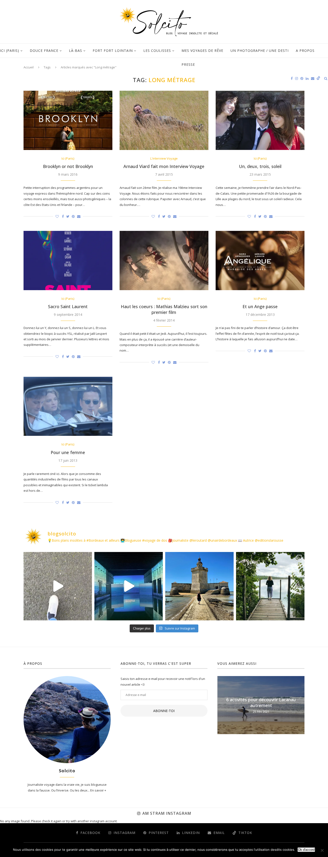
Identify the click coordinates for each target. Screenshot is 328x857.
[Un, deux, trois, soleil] (260, 120)
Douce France (44, 50)
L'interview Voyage (164, 159)
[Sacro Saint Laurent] (68, 260)
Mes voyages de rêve (202, 50)
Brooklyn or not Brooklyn (68, 166)
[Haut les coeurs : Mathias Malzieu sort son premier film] (164, 260)
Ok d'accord (306, 849)
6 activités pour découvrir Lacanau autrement (261, 702)
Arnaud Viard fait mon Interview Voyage (163, 166)
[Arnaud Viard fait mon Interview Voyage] (164, 120)
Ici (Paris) (9, 50)
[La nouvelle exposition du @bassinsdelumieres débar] (128, 586)
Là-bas (75, 50)
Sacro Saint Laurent (68, 306)
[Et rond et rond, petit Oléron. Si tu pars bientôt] (199, 586)
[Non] (322, 850)
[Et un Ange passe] (260, 260)
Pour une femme (68, 452)
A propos (305, 50)
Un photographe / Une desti (260, 50)
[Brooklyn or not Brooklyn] (68, 120)
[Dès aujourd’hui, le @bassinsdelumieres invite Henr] (58, 586)
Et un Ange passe (260, 306)
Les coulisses (157, 50)
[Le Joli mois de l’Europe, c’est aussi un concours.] (270, 586)
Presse (188, 64)
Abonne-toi (164, 710)
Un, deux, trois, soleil (260, 166)
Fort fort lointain (113, 50)
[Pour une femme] (68, 406)
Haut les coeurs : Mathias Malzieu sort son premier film (164, 309)
